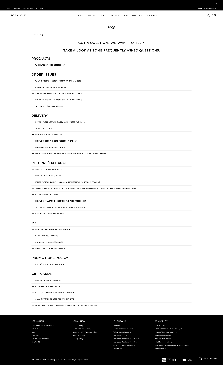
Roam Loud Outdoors (162, 325)
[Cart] (213, 15)
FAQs (33, 332)
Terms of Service (79, 335)
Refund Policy (78, 325)
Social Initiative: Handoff (123, 329)
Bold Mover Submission (163, 342)
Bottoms (114, 15)
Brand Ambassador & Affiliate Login (168, 329)
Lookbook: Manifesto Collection (125, 342)
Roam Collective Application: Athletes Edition (171, 345)
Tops (103, 15)
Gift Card (34, 329)
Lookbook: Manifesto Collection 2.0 (126, 339)
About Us (116, 325)
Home (80, 15)
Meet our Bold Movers (162, 339)
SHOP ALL (92, 15)
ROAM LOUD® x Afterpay (40, 339)
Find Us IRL (35, 342)
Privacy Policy (78, 339)
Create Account (210, 8)
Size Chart (35, 335)
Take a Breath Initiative (122, 332)
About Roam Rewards (162, 335)
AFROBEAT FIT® (160, 348)
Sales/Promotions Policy (82, 329)
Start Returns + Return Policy (42, 325)
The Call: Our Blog (120, 335)
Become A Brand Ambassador (165, 332)
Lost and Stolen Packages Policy (85, 332)
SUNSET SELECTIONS (133, 15)
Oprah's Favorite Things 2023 (124, 345)
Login (199, 8)
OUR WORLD (152, 15)
